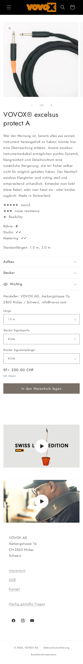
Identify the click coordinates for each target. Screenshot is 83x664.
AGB (12, 579)
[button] (9, 7)
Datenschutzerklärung (56, 647)
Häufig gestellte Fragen (27, 604)
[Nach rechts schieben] (51, 105)
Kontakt (14, 589)
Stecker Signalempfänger (19, 350)
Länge (7, 311)
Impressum (17, 570)
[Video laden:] (41, 446)
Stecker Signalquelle (16, 330)
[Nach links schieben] (32, 105)
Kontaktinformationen (43, 654)
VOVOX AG (32, 647)
